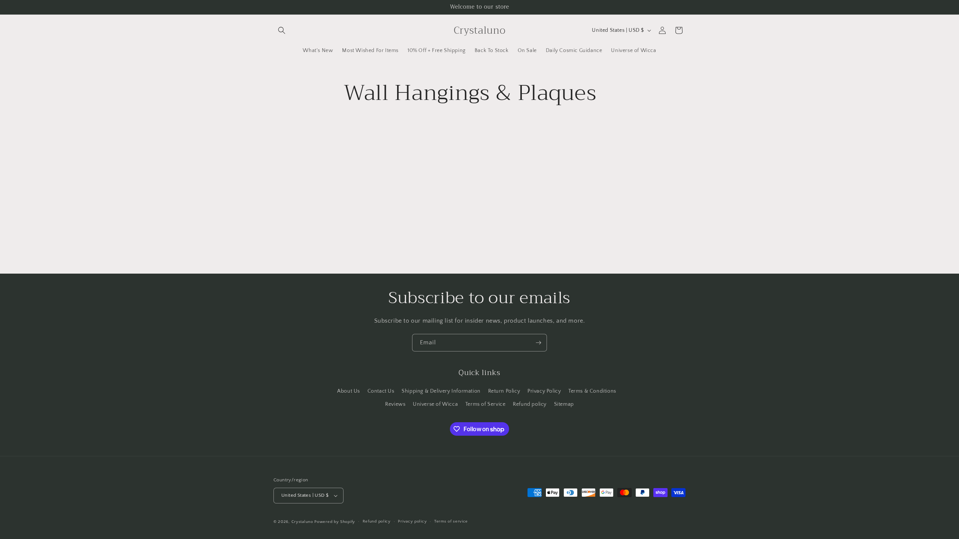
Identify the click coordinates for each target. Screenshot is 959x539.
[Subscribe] (538, 342)
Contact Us (380, 391)
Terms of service (451, 521)
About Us (348, 391)
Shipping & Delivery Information (441, 391)
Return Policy (504, 391)
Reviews (395, 404)
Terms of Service (485, 404)
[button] (281, 30)
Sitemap (564, 404)
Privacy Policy (544, 391)
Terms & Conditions (592, 391)
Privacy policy (412, 521)
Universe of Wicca (435, 404)
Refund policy (530, 404)
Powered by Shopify (334, 522)
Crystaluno (302, 522)
